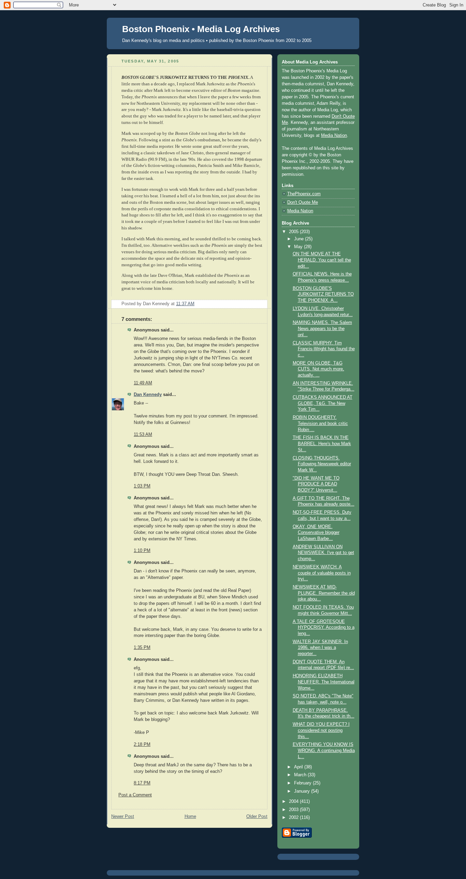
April (299, 767)
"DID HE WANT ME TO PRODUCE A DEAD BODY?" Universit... (316, 484)
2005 (294, 231)
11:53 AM (143, 434)
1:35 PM (142, 647)
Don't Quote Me (302, 202)
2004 (294, 801)
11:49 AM (143, 383)
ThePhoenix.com (304, 194)
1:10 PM (142, 550)
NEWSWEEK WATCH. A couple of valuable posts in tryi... (322, 573)
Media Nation (334, 135)
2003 (294, 809)
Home (190, 816)
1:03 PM (142, 486)
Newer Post (122, 816)
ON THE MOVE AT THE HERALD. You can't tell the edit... (322, 260)
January (302, 791)
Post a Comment (135, 795)
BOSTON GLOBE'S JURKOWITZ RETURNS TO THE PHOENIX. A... (323, 294)
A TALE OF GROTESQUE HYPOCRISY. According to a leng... (323, 627)
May (299, 246)
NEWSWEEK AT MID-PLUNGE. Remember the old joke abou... (324, 593)
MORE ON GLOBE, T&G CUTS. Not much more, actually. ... (318, 369)
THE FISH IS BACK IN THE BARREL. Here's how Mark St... (322, 443)
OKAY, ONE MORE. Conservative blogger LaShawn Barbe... (316, 532)
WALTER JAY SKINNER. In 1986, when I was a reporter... (320, 647)
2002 (294, 817)
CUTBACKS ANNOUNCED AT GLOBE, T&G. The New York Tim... (322, 403)
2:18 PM (142, 744)
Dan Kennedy (148, 394)
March (301, 774)
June (299, 239)
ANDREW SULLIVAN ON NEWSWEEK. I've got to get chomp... (323, 552)
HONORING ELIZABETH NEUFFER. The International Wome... (323, 682)
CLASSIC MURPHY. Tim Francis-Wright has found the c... (324, 349)
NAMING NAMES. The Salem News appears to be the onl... (322, 328)
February (303, 783)
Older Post (256, 816)
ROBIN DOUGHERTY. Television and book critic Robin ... (320, 423)
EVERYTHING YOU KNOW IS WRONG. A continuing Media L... (324, 750)
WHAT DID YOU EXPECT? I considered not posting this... (321, 730)
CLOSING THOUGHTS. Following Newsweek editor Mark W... (322, 464)
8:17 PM (142, 783)
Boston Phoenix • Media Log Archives (201, 29)
